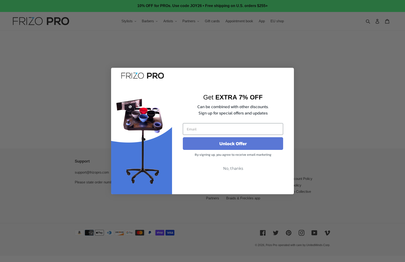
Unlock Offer (233, 143)
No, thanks (233, 168)
